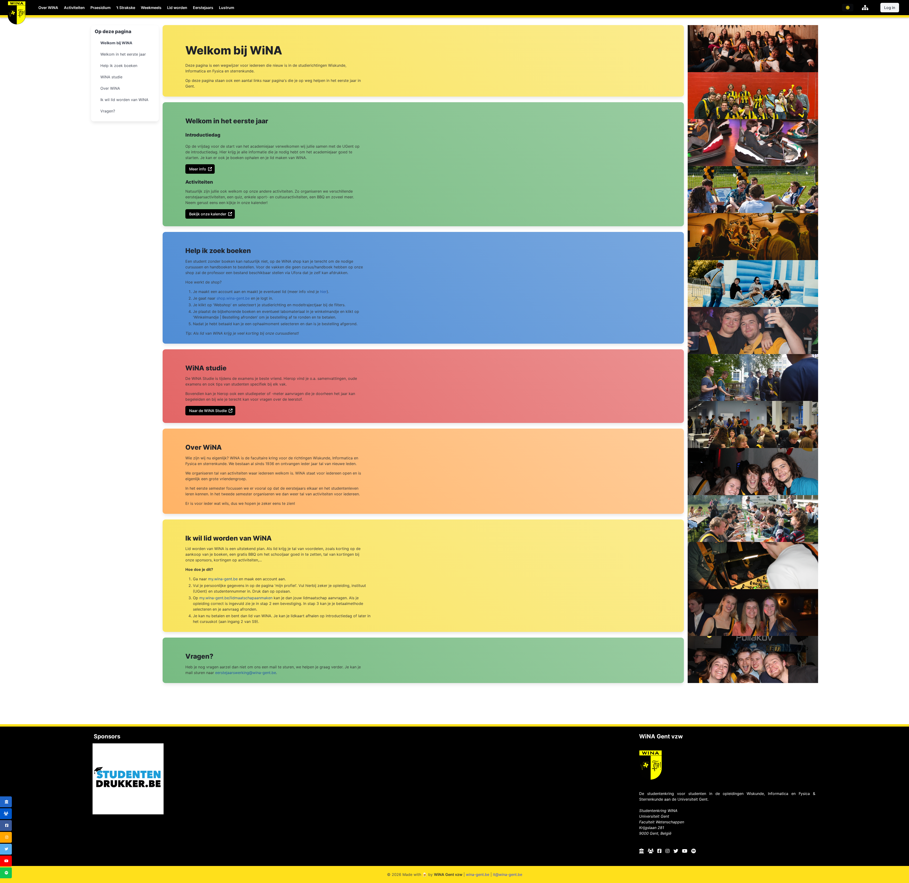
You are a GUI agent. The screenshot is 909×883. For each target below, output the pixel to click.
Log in (889, 7)
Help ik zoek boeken (118, 65)
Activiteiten (74, 7)
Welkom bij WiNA (116, 42)
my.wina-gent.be (223, 579)
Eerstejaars (203, 7)
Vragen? (107, 111)
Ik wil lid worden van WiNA (124, 99)
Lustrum (226, 7)
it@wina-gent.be (507, 874)
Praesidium (100, 7)
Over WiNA (48, 7)
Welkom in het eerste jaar (123, 54)
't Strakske (125, 7)
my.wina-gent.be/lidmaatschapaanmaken (235, 597)
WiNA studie (111, 77)
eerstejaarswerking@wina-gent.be (245, 672)
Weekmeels (151, 7)
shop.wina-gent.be (233, 298)
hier (323, 291)
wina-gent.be (477, 874)
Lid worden (177, 7)
